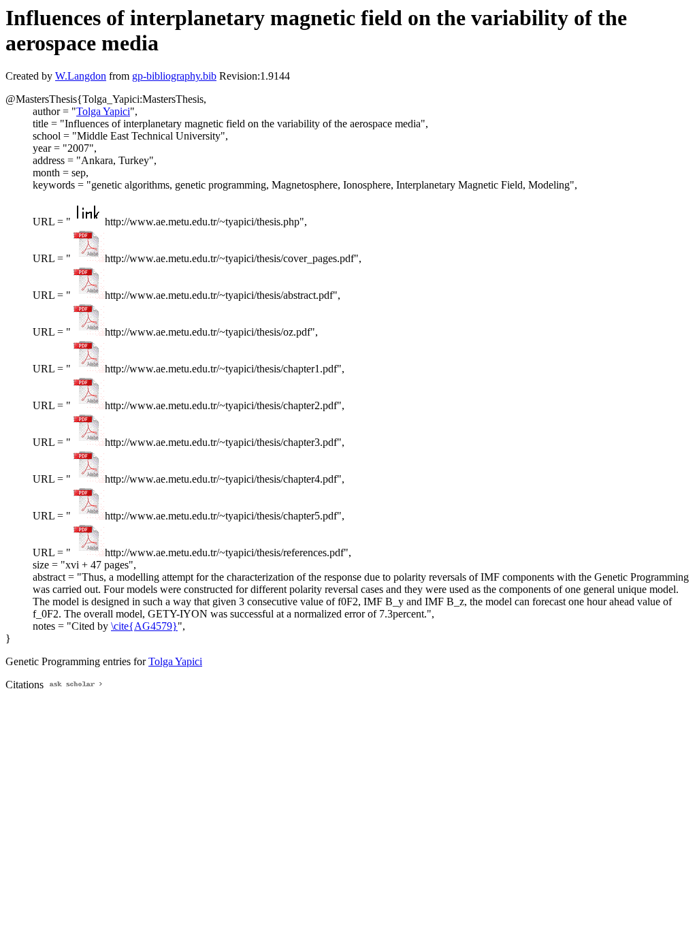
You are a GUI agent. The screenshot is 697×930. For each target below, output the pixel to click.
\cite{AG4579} (144, 626)
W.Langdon (80, 76)
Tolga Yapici (103, 111)
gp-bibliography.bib (174, 76)
